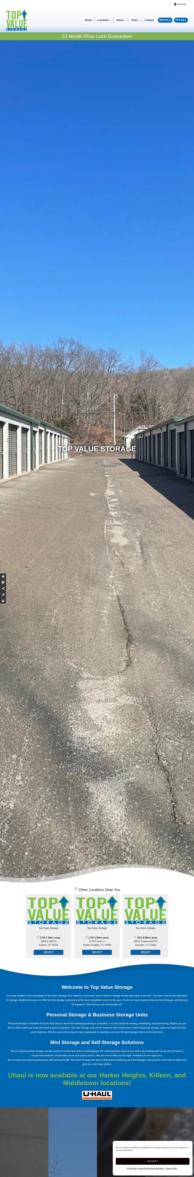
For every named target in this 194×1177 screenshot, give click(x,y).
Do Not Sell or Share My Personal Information (145, 1168)
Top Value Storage (49, 928)
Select (49, 952)
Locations (103, 20)
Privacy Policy (171, 1168)
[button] (3, 576)
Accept (152, 1161)
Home (88, 20)
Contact (149, 20)
